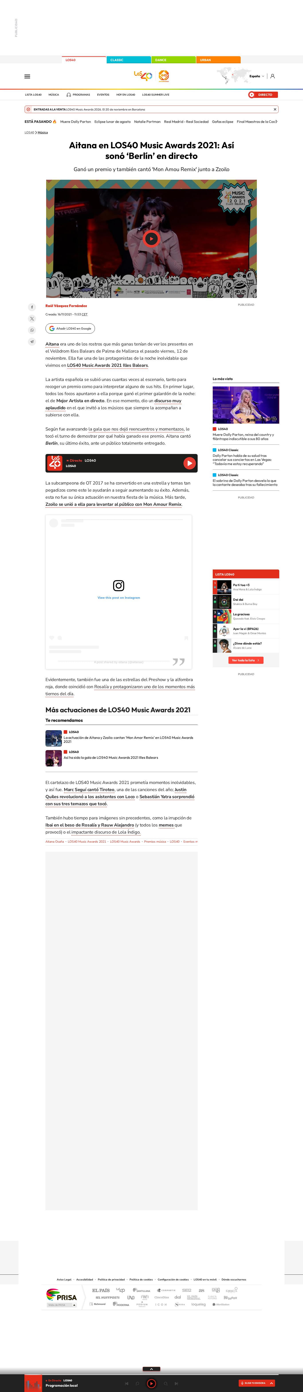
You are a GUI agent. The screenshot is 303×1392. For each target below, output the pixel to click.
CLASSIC (116, 60)
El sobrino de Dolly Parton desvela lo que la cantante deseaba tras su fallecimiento (245, 482)
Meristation (220, 1303)
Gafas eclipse (222, 121)
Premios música (155, 842)
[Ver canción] (224, 587)
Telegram (32, 342)
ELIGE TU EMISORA (255, 1383)
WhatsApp (32, 330)
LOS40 (70, 60)
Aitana (52, 344)
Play (151, 1383)
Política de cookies (141, 1279)
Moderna (120, 1303)
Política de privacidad (111, 1279)
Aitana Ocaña (54, 842)
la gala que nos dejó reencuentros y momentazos (136, 429)
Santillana (143, 1291)
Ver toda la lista (243, 660)
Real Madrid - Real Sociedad (186, 121)
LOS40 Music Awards (125, 842)
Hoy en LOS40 (125, 95)
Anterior (126, 1383)
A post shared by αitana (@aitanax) (119, 662)
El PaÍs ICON (161, 1303)
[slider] (151, 1374)
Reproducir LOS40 (189, 463)
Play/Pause (151, 239)
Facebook (32, 307)
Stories (178, 1232)
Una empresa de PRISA (61, 1294)
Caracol (230, 1291)
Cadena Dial (177, 1296)
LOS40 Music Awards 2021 (87, 842)
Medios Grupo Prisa (61, 1305)
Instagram (124, 1232)
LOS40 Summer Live (155, 95)
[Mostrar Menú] (30, 76)
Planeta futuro (210, 1296)
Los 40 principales (122, 1291)
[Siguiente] (276, 121)
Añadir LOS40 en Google (73, 328)
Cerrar (275, 109)
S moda (179, 1303)
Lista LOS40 (33, 95)
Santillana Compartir (166, 1291)
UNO (131, 1296)
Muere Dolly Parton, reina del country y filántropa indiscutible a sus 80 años (243, 436)
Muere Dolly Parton (75, 121)
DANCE (160, 60)
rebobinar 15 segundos (137, 1383)
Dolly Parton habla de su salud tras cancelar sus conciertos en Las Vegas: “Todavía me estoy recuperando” (242, 459)
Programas (81, 95)
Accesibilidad (84, 1279)
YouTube (142, 1232)
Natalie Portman (147, 121)
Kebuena (226, 1296)
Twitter (32, 319)
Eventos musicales (196, 842)
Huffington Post (106, 1296)
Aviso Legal (64, 1279)
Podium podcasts (142, 1303)
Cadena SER (185, 1291)
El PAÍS (100, 1291)
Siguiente (176, 1383)
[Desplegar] (151, 1369)
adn (214, 1291)
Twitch (169, 1232)
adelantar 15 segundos (165, 1383)
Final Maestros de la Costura (259, 121)
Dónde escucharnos (234, 1279)
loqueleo (199, 1303)
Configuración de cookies (173, 1279)
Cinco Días (161, 1296)
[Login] (273, 76)
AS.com (199, 1291)
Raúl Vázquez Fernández (66, 305)
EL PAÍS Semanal (194, 1296)
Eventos (103, 95)
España (255, 76)
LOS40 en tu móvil (205, 1279)
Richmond (98, 1303)
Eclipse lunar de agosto (112, 121)
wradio (144, 1296)
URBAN (205, 60)
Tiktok (133, 1232)
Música (54, 95)
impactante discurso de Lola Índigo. (106, 832)
